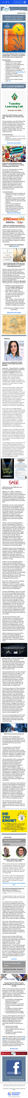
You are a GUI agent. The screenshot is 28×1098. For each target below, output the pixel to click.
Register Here (14, 1048)
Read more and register (14, 143)
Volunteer (13, 19)
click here (16, 246)
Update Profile (12, 1088)
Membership (20, 16)
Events (14, 16)
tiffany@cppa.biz (19, 72)
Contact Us (19, 19)
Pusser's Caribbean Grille (14, 293)
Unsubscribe (5, 1088)
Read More (14, 958)
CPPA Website (8, 16)
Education (8, 19)
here (10, 81)
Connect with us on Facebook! (16, 1079)
